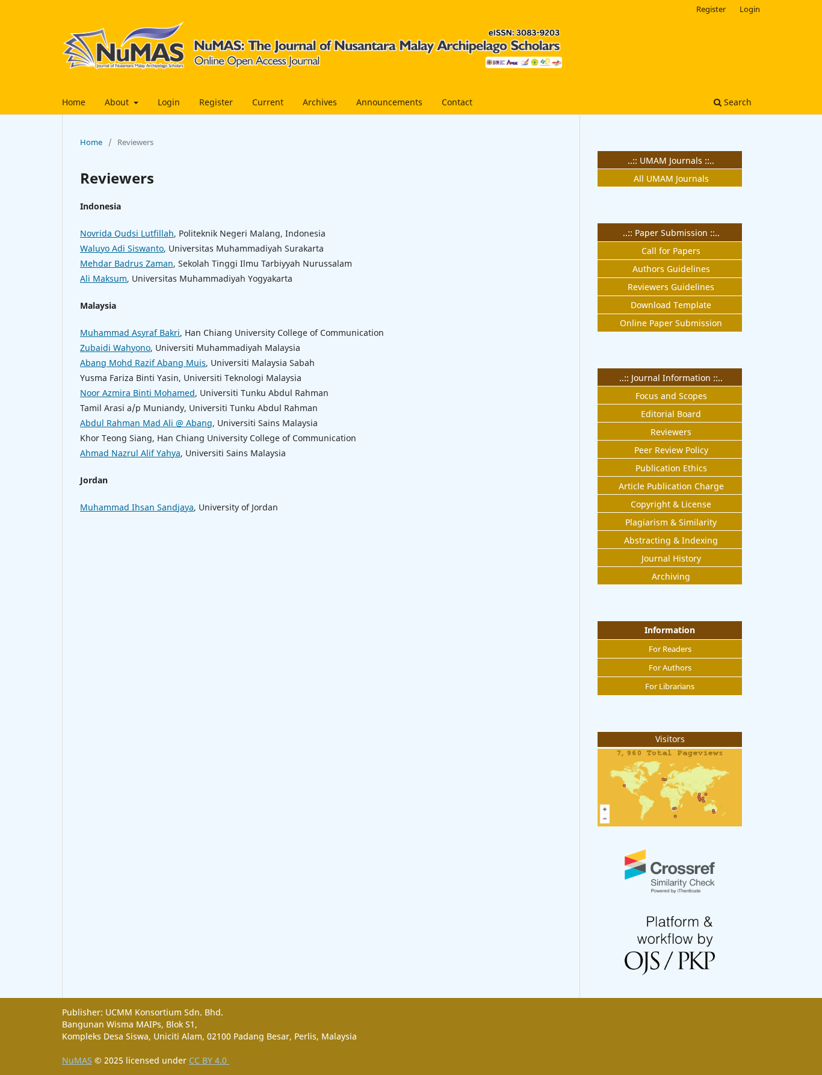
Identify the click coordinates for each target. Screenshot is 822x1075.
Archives (320, 102)
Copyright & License (671, 504)
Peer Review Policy (671, 450)
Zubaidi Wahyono (115, 347)
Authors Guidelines (671, 268)
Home (73, 102)
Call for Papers (670, 250)
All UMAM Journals (671, 178)
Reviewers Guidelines (671, 287)
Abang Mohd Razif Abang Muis (143, 362)
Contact (457, 102)
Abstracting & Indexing (671, 540)
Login (169, 102)
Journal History (671, 558)
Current (267, 102)
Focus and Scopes (671, 395)
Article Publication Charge (671, 486)
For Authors (670, 667)
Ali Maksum (103, 278)
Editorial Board (671, 414)
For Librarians (669, 686)
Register (216, 102)
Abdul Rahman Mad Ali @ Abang (146, 423)
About (118, 102)
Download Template (671, 305)
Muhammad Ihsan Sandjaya (137, 507)
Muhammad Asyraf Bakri (130, 332)
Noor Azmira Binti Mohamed (137, 392)
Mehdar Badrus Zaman (126, 263)
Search (737, 102)
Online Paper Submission (671, 323)
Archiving (671, 576)
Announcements (389, 102)
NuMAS (77, 1060)
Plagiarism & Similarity (671, 522)
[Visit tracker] (670, 823)
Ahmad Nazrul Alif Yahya (130, 453)
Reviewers (670, 432)
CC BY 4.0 (209, 1060)
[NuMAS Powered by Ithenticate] (670, 890)
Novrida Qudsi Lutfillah (127, 233)
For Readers (670, 648)
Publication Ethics (671, 468)
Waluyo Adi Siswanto (122, 248)
